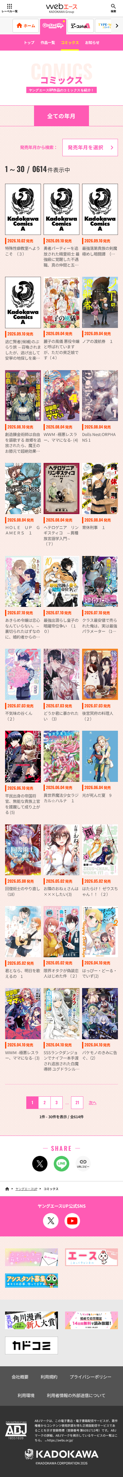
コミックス (70, 42)
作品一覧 (48, 42)
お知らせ (92, 42)
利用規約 (49, 1376)
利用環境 (26, 1395)
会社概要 (20, 1376)
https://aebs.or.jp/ (60, 1440)
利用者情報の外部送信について (76, 1395)
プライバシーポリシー (90, 1376)
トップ (29, 42)
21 (77, 1102)
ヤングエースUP (26, 1188)
